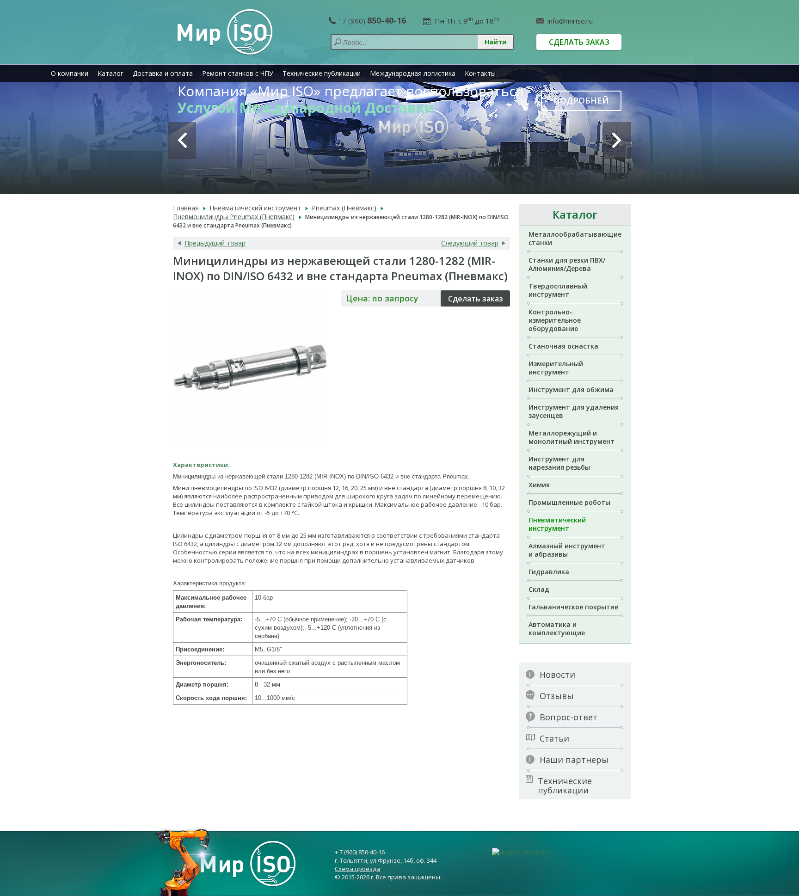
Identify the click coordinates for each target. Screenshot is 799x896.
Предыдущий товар (215, 243)
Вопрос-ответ (568, 717)
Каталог (110, 73)
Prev (182, 140)
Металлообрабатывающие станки (575, 238)
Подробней (581, 100)
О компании (69, 73)
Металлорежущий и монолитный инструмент (572, 437)
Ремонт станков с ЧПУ (237, 73)
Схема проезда (357, 869)
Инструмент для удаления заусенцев (574, 411)
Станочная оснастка (563, 346)
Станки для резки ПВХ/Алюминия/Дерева (567, 264)
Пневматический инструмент (557, 524)
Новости (557, 674)
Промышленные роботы (569, 502)
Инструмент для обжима (571, 389)
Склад (539, 589)
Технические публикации (322, 73)
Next (617, 140)
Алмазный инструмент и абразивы (567, 549)
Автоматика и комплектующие (557, 628)
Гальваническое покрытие (573, 606)
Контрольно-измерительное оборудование (555, 320)
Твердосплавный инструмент (558, 290)
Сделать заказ (579, 42)
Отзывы (557, 695)
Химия (539, 484)
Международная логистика (412, 73)
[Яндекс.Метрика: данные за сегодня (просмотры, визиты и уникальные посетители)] (521, 852)
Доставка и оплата (163, 73)
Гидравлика (549, 571)
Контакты (480, 73)
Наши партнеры (574, 759)
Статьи (554, 738)
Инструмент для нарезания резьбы (559, 463)
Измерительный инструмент (556, 367)
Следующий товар (469, 243)
